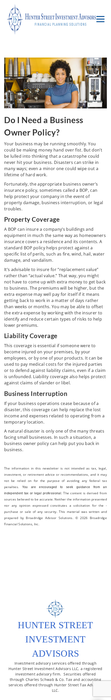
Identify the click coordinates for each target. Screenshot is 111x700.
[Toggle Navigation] (100, 19)
